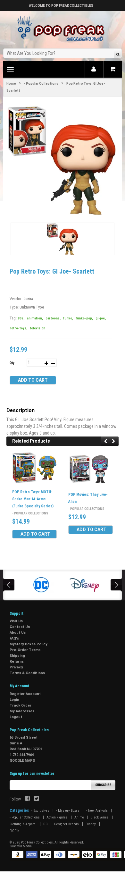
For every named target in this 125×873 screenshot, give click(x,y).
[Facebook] (27, 799)
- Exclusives (40, 811)
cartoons (53, 318)
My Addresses (22, 711)
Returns (17, 661)
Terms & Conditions (27, 673)
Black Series (100, 817)
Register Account (25, 694)
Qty (12, 363)
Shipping (17, 656)
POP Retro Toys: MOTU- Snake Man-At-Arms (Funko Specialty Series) (33, 499)
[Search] (117, 54)
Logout (16, 717)
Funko (28, 299)
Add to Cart (33, 380)
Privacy (16, 667)
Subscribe (103, 785)
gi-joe (101, 318)
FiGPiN (15, 831)
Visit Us (16, 621)
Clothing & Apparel (23, 824)
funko (68, 318)
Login (14, 700)
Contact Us (20, 627)
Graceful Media (21, 846)
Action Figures (57, 817)
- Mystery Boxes (67, 811)
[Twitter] (36, 799)
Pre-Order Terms (25, 650)
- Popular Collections (41, 83)
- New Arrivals (97, 811)
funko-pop (84, 318)
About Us (18, 633)
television (37, 328)
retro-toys (18, 328)
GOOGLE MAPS (22, 761)
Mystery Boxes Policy (28, 644)
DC (45, 824)
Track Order (20, 705)
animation (35, 318)
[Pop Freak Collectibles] (62, 29)
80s (21, 318)
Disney (91, 824)
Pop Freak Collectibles (37, 842)
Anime (79, 817)
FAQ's (14, 638)
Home (11, 83)
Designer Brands (66, 824)
